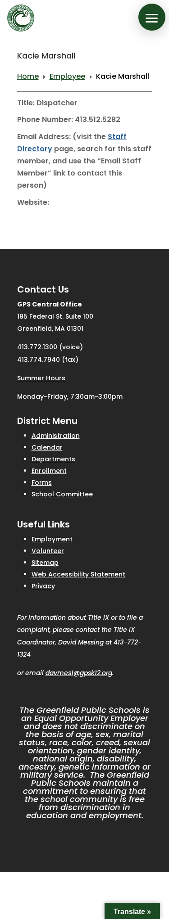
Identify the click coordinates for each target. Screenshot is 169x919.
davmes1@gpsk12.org (79, 672)
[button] (151, 17)
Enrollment (49, 470)
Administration (56, 435)
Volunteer (48, 550)
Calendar (47, 447)
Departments (53, 459)
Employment (52, 539)
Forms (42, 482)
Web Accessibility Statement (78, 574)
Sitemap (45, 562)
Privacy (43, 585)
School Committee (62, 494)
